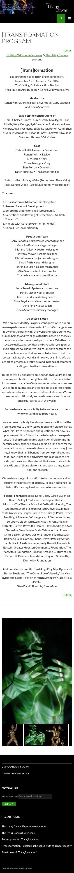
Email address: (10, 796)
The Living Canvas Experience (18, 832)
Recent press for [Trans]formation (20, 839)
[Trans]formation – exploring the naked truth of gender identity (37, 845)
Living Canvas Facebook (16, 773)
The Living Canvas (56, 55)
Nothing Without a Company (24, 55)
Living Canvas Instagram (16, 766)
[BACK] (67, 50)
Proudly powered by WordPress (17, 868)
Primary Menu (69, 18)
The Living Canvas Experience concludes (24, 826)
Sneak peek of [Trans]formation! (19, 852)
